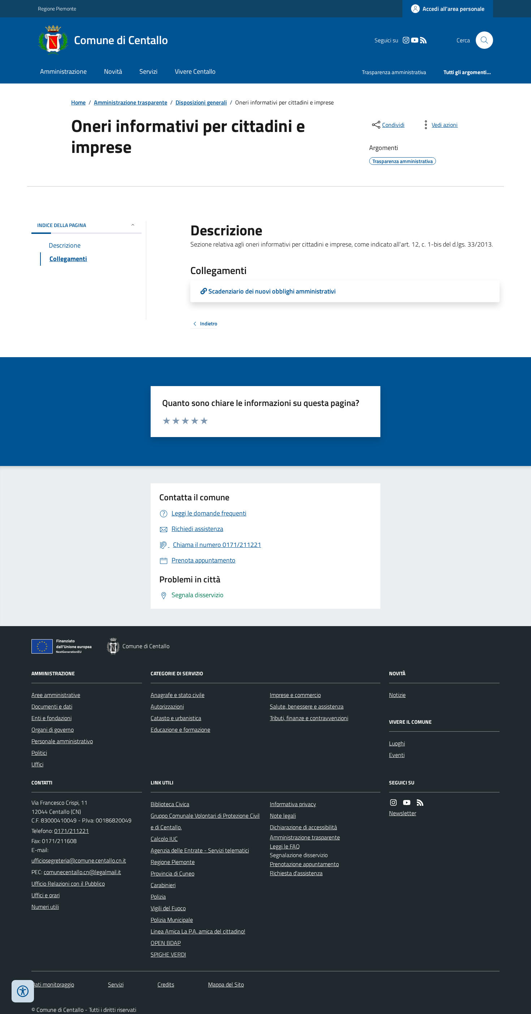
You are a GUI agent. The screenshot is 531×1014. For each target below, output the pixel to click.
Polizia (158, 896)
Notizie (397, 694)
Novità (113, 71)
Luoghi (397, 743)
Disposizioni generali (201, 102)
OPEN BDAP (166, 942)
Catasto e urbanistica (176, 718)
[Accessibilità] (23, 991)
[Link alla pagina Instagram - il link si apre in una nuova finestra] (406, 40)
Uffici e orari (45, 895)
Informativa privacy (293, 804)
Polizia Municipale (172, 919)
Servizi (148, 71)
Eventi (397, 754)
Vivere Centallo (195, 71)
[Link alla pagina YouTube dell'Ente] (406, 802)
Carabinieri (163, 885)
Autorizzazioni (167, 706)
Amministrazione (63, 71)
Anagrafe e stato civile (177, 694)
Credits (165, 984)
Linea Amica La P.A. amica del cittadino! (198, 931)
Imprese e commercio (295, 694)
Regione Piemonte (57, 8)
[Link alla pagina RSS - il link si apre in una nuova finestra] (423, 40)
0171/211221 (71, 830)
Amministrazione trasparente (130, 102)
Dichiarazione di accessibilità (303, 827)
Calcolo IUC (164, 838)
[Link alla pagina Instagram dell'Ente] (393, 802)
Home (78, 102)
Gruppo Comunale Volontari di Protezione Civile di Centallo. (205, 821)
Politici (39, 752)
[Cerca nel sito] (481, 40)
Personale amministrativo (62, 741)
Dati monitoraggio (52, 984)
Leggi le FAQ (285, 846)
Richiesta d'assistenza (296, 873)
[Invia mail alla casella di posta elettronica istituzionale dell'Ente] (78, 860)
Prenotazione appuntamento (304, 864)
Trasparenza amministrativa (394, 72)
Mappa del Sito (226, 984)
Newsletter (402, 813)
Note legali (283, 815)
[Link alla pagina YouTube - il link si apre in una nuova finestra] (414, 40)
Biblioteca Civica (170, 804)
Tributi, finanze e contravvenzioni (309, 718)
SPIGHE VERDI (168, 954)
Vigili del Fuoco (168, 908)
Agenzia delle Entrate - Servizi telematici (200, 850)
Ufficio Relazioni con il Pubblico (68, 883)
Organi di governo (52, 729)
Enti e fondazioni (51, 718)
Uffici (37, 764)
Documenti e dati (51, 706)
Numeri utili (45, 906)
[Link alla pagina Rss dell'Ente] (420, 802)
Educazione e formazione (180, 729)
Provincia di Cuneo (172, 873)
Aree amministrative (55, 694)
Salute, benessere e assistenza (307, 706)
